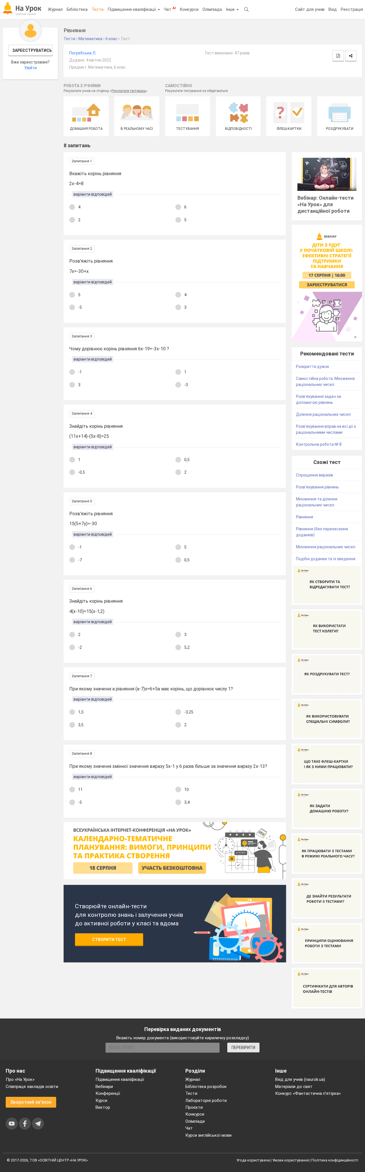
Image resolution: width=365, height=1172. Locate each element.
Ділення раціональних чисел (323, 414)
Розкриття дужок (312, 366)
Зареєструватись (32, 50)
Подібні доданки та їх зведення (325, 559)
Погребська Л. (82, 53)
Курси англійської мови (208, 1135)
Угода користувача (253, 1160)
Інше (231, 9)
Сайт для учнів (310, 9)
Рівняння (304, 517)
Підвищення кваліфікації (132, 9)
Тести (98, 9)
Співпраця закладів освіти (32, 1086)
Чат (170, 9)
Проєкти (194, 1107)
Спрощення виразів (314, 475)
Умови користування (290, 1160)
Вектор (103, 1107)
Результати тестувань (128, 91)
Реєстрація (352, 9)
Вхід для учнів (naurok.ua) (300, 1079)
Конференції (108, 1093)
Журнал (55, 9)
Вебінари (104, 1086)
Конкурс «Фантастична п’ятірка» (308, 1093)
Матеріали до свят (294, 1086)
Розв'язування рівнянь (317, 487)
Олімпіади (195, 1121)
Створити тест (109, 939)
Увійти (30, 68)
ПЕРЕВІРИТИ (243, 1047)
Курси (101, 1100)
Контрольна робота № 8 (319, 444)
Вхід (332, 9)
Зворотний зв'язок (31, 1102)
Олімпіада (212, 9)
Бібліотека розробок (206, 1086)
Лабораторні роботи (206, 1100)
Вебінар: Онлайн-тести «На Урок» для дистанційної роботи (325, 204)
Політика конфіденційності (334, 1160)
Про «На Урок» (20, 1079)
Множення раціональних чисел (325, 547)
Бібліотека (77, 9)
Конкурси (189, 9)
